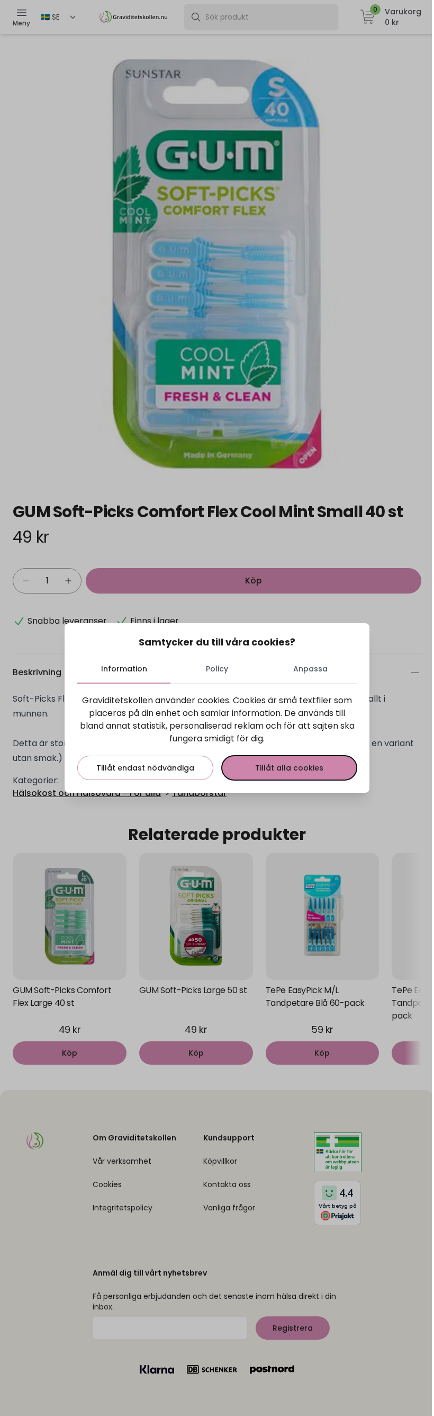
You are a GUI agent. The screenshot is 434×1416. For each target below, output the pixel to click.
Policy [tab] (217, 668)
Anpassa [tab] (310, 668)
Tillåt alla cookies (289, 768)
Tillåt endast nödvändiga (145, 768)
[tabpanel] (217, 737)
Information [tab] (124, 668)
